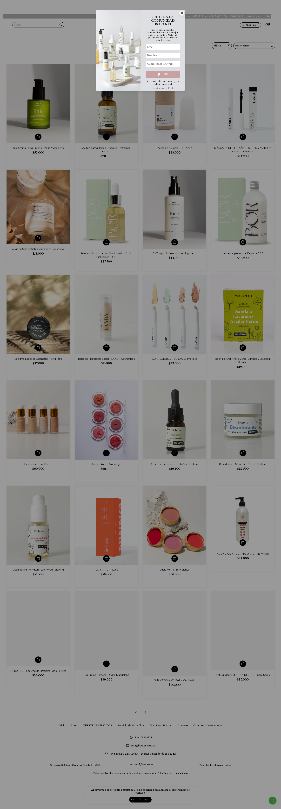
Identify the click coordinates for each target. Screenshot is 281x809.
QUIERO (162, 74)
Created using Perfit (163, 88)
